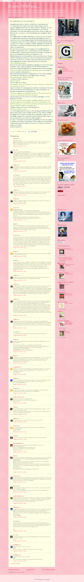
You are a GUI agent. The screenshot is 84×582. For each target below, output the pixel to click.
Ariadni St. (15, 425)
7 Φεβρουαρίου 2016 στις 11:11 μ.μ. (20, 431)
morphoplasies (16, 367)
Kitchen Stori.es (62, 263)
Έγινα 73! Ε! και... (24, 6)
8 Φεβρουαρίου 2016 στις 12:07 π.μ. (20, 451)
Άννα (14, 535)
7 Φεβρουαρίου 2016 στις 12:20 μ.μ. (20, 247)
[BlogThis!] (32, 131)
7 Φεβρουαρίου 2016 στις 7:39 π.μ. (20, 146)
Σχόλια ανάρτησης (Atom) (19, 572)
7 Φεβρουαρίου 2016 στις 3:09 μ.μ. (20, 315)
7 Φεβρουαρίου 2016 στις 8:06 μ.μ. (20, 363)
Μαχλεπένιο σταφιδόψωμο (67, 332)
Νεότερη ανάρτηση (14, 569)
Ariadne (14, 378)
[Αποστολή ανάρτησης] (29, 131)
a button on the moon (63, 302)
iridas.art (61, 311)
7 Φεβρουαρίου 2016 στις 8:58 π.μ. (20, 195)
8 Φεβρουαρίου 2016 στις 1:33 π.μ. (20, 482)
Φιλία (14, 150)
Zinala (14, 435)
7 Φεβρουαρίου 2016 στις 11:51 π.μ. (20, 231)
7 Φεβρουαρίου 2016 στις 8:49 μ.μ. (20, 393)
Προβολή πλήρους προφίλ (68, 71)
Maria (14, 355)
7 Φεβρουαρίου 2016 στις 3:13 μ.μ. (20, 328)
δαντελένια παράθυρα (69, 249)
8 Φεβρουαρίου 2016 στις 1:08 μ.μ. (20, 503)
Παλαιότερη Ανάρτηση (48, 569)
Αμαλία (15, 207)
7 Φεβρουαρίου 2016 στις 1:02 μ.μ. (20, 256)
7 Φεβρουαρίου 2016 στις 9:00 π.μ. (20, 203)
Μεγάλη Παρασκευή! (69, 273)
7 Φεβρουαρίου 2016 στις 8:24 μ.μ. (20, 374)
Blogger (48, 579)
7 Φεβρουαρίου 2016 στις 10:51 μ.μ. (20, 421)
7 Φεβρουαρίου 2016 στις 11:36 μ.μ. (20, 439)
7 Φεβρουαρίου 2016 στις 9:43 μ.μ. (20, 403)
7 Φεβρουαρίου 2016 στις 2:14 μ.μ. (20, 271)
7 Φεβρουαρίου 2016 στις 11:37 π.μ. (20, 220)
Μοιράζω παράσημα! (69, 303)
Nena (14, 407)
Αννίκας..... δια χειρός (63, 272)
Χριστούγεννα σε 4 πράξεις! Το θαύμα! (68, 294)
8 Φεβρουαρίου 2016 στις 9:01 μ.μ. (20, 540)
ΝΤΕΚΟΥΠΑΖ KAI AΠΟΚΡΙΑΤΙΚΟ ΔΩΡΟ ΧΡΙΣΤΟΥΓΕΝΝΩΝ (69, 323)
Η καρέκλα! (67, 284)
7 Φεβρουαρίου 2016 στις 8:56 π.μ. (20, 171)
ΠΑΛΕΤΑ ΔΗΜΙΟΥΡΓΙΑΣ (64, 321)
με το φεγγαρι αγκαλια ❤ (64, 248)
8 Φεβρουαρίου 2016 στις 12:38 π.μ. (20, 472)
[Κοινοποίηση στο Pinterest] (36, 131)
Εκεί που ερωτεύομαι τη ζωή (65, 257)
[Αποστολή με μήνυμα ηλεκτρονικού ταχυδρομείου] (31, 131)
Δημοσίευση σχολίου (16, 563)
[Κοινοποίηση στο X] (33, 131)
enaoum (14, 251)
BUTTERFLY (16, 545)
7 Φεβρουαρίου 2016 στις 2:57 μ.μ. (20, 280)
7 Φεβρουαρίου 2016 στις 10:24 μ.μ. (20, 414)
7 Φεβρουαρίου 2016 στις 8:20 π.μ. (20, 161)
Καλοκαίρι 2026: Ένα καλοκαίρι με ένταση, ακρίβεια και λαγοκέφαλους (66, 259)
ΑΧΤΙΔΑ (15, 165)
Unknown (15, 388)
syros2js (14, 339)
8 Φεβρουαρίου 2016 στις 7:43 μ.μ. (20, 531)
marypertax (15, 476)
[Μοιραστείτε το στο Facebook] (35, 131)
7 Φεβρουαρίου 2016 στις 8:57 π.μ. (20, 186)
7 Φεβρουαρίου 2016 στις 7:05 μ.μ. (20, 351)
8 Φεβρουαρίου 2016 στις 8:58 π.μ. (20, 492)
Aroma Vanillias (62, 330)
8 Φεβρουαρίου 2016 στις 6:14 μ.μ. (20, 517)
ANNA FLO (15, 507)
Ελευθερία (15, 486)
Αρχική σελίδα (31, 569)
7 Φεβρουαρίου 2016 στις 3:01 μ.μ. (20, 295)
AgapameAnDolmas (17, 496)
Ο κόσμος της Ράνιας (17, 397)
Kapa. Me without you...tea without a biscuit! (66, 283)
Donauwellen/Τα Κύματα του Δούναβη (69, 265)
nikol (14, 455)
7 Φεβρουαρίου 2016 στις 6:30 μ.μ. (20, 335)
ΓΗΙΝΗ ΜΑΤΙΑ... (62, 292)
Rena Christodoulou (17, 443)
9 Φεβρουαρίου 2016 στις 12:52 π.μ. (20, 551)
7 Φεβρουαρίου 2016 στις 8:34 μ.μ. (20, 384)
